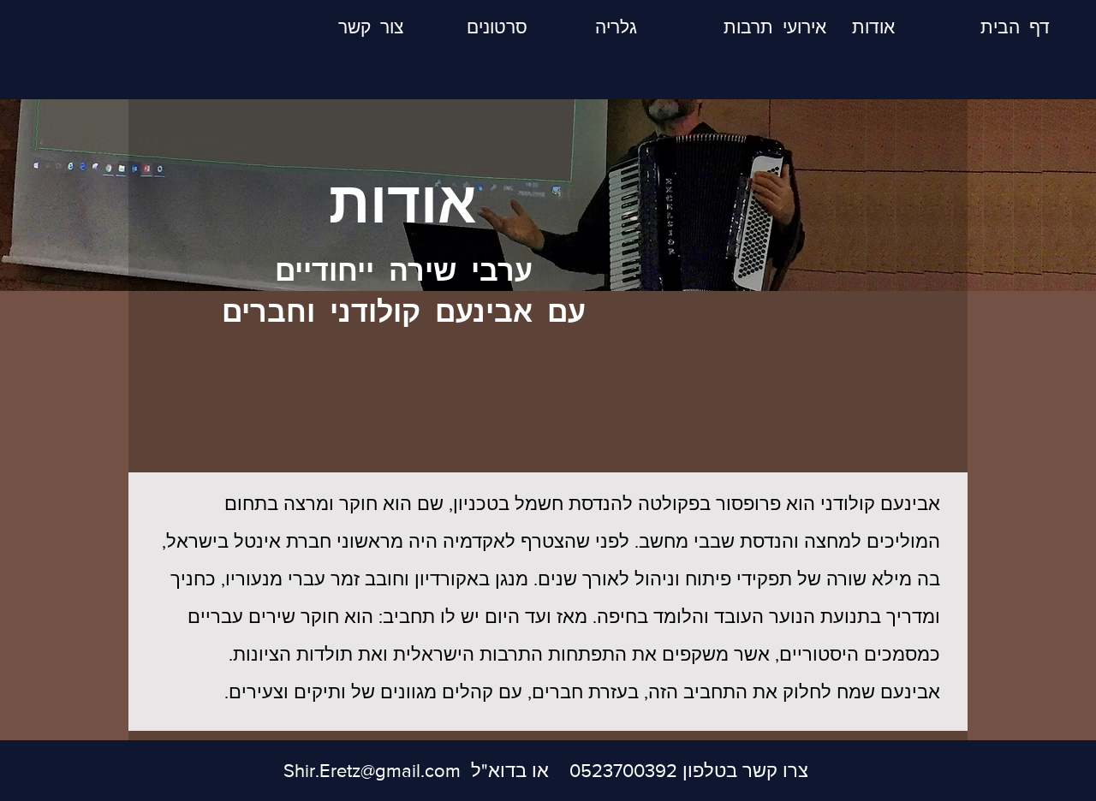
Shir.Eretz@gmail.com (372, 770)
